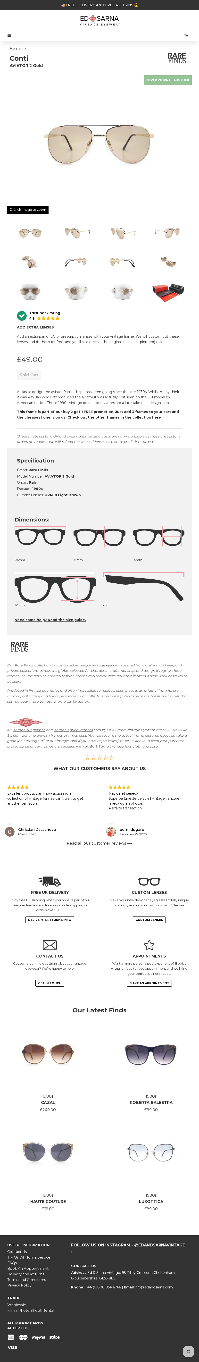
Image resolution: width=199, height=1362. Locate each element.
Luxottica (151, 1201)
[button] (38, 316)
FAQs (12, 1263)
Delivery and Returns (25, 1274)
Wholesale (16, 1305)
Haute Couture (48, 1201)
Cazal (48, 1102)
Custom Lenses (149, 920)
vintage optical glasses (73, 730)
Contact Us (17, 1252)
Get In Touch (49, 983)
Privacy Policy (19, 1285)
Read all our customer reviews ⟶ (100, 843)
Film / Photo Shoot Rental (30, 1310)
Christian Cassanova (37, 829)
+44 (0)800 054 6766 (103, 1287)
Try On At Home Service (28, 1257)
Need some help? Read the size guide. (50, 620)
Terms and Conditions (26, 1280)
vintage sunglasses (29, 730)
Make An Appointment (149, 983)
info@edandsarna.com (154, 1287)
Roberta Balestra (151, 1102)
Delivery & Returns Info (49, 920)
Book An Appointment (28, 1268)
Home (15, 48)
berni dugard (132, 829)
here (157, 417)
